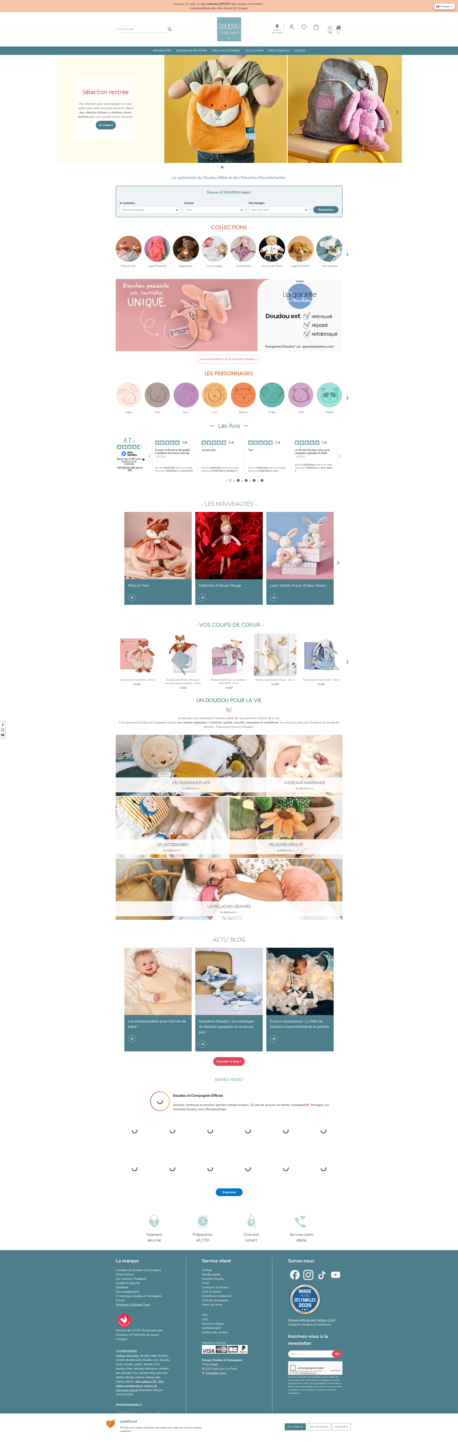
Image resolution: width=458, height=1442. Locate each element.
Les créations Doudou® (131, 1279)
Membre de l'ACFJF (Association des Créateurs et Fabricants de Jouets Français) (139, 1334)
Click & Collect (211, 1292)
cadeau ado (153, 1377)
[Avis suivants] (339, 456)
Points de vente (212, 1305)
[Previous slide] (60, 112)
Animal (189, 203)
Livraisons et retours (215, 1287)
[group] (129, 252)
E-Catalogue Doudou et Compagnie (139, 1296)
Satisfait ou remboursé (216, 1296)
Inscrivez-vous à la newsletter (308, 1339)
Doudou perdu (211, 1274)
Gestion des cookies (215, 1332)
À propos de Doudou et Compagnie (138, 1270)
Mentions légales (213, 1324)
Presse (120, 1300)
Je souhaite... (128, 203)
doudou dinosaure (146, 1369)
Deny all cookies (319, 1426)
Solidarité (122, 1287)
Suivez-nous (301, 1261)
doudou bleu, (148, 1373)
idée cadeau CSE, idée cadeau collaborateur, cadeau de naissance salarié (140, 1386)
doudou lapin (148, 1356)
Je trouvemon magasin (277, 31)
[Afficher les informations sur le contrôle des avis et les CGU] (143, 459)
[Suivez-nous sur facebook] (2, 725)
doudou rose (130, 1373)
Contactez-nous (216, 1373)
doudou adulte (134, 1377)
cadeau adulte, (125, 1381)
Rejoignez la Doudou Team (133, 1305)
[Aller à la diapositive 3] (231, 167)
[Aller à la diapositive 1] (222, 167)
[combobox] (150, 210)
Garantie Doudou (213, 1279)
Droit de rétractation (215, 1300)
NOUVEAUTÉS (162, 50)
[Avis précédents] (149, 456)
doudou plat (133, 1360)
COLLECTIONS (254, 50)
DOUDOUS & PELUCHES (191, 50)
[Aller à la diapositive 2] (227, 167)
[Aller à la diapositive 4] (236, 167)
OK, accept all (295, 1426)
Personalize (341, 1426)
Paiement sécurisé (214, 1343)
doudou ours (151, 1360)
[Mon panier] (316, 27)
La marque (127, 1261)
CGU (205, 1319)
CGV (205, 1315)
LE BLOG (299, 50)
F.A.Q (205, 1283)
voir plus (160, 456)
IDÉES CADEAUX (279, 50)
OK (337, 1354)
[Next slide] (397, 112)
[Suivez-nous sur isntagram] (2, 730)
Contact (207, 1270)
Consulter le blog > (229, 1061)
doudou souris (133, 1364)
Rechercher (325, 210)
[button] (444, 6)
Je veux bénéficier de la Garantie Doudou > (229, 359)
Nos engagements (127, 1292)
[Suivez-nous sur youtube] (2, 735)
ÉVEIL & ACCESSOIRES (226, 50)
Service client (216, 1261)
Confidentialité (211, 1328)
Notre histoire (125, 1274)
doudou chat (152, 1364)
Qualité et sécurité (128, 1283)
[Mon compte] (291, 27)
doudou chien (124, 1369)
